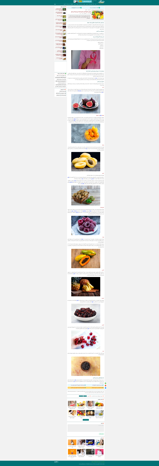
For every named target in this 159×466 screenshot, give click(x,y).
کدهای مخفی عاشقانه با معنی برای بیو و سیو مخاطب (61, 77)
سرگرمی (87, 4)
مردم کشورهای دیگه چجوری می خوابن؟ (99, 456)
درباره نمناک (98, 461)
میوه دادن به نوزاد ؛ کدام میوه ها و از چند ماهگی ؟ (72, 408)
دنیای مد (77, 4)
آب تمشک (77, 212)
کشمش (78, 300)
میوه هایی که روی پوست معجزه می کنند (90, 408)
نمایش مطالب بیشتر (85, 419)
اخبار (93, 4)
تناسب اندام (81, 4)
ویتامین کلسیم (81, 396)
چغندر (75, 380)
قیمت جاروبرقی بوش (63, 93)
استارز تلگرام (57, 93)
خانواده (84, 4)
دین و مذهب (68, 4)
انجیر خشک (79, 90)
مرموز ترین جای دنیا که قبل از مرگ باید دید (90, 456)
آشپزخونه (72, 4)
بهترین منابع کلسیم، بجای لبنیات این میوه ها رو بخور (81, 11)
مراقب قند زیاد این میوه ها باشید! (90, 417)
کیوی (68, 177)
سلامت (75, 4)
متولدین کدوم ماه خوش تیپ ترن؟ (72, 446)
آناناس (74, 273)
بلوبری (72, 211)
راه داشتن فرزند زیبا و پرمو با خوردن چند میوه (72, 417)
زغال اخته (75, 211)
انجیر (102, 92)
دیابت (82, 178)
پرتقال (74, 120)
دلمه (82, 183)
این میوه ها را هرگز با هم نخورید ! (81, 417)
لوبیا (96, 78)
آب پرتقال (75, 118)
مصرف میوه (85, 396)
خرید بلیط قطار (58, 95)
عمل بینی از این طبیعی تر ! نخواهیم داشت (97, 385)
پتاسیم (75, 180)
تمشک (90, 211)
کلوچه (92, 301)
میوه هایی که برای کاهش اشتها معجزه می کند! (81, 408)
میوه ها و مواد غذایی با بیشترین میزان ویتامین (99, 408)
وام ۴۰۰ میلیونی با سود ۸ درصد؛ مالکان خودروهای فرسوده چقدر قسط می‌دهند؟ (61, 75)
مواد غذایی (70, 182)
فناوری (65, 4)
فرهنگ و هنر (90, 4)
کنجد (74, 381)
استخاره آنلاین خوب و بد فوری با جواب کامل (97, 387)
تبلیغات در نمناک (94, 461)
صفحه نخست (103, 461)
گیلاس (88, 328)
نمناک (95, 4)
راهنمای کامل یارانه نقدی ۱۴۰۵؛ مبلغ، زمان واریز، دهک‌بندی (77, 387)
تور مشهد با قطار (63, 95)
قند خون (92, 178)
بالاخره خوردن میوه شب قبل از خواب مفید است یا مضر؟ (99, 417)
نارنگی (101, 115)
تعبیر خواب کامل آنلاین (63, 91)
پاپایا (82, 239)
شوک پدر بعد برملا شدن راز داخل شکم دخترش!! (81, 456)
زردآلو (86, 148)
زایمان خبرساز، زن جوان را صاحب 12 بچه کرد (81, 446)
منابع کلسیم (84, 211)
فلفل (83, 183)
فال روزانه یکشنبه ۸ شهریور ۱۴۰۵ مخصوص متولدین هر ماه (77, 385)
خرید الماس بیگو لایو (90, 446)
